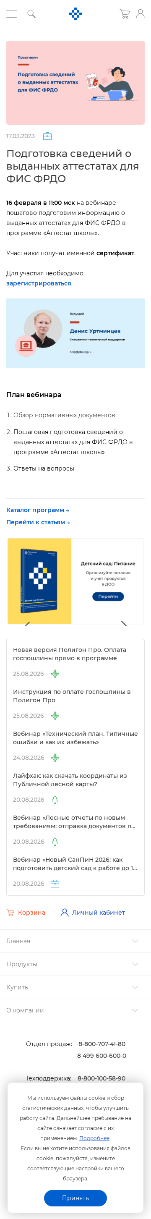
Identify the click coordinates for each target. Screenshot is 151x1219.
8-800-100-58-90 (101, 1078)
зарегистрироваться (38, 283)
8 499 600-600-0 (101, 1055)
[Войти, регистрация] (140, 13)
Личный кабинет (98, 912)
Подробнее (94, 1138)
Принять (75, 1198)
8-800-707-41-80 (101, 1044)
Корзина (31, 912)
